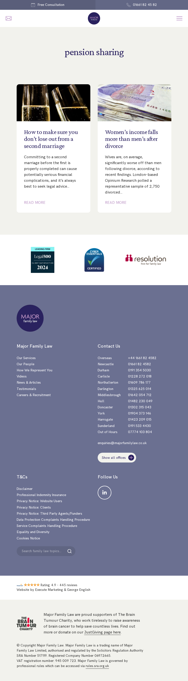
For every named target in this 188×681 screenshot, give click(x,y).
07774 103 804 (140, 432)
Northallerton (108, 382)
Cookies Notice (28, 538)
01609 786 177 (139, 382)
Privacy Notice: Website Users (39, 501)
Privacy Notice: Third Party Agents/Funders (49, 513)
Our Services (26, 358)
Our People (25, 364)
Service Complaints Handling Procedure (47, 526)
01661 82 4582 (139, 364)
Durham (103, 370)
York (101, 413)
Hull (101, 401)
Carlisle (104, 376)
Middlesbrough (109, 395)
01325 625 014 (139, 389)
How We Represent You (34, 370)
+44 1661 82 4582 (142, 358)
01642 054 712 (140, 395)
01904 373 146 (139, 413)
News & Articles (29, 382)
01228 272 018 (140, 376)
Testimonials (26, 389)
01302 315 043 (139, 407)
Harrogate (105, 419)
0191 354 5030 (139, 370)
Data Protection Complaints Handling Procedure (53, 520)
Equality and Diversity (33, 532)
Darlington (105, 389)
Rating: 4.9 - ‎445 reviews (59, 585)
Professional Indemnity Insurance (41, 495)
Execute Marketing (49, 590)
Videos (22, 376)
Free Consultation (50, 5)
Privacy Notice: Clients (34, 507)
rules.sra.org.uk (97, 666)
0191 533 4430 (139, 426)
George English (78, 590)
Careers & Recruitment (34, 395)
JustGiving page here (102, 632)
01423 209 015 (140, 419)
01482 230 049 (140, 401)
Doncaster (105, 407)
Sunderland (106, 426)
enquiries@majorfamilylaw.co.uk (122, 443)
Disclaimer (25, 489)
